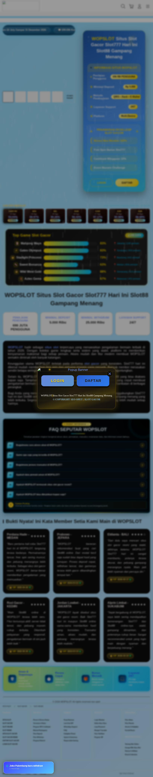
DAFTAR (93, 381)
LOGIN (57, 381)
